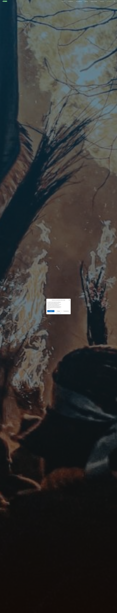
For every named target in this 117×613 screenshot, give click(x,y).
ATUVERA (4, 1)
